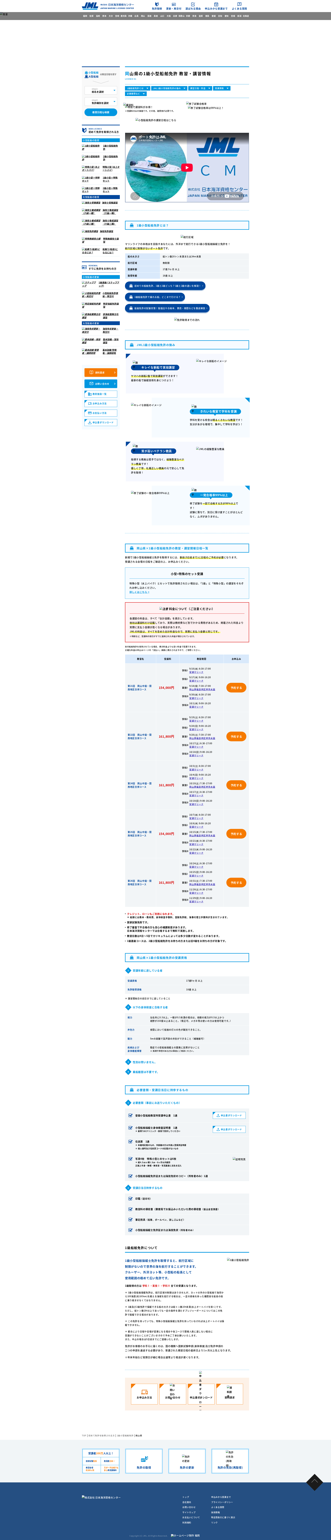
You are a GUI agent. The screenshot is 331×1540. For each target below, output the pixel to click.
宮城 (233, 15)
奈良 (194, 15)
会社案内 (186, 1502)
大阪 (169, 15)
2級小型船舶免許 (110, 158)
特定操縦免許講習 (111, 305)
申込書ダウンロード (231, 1115)
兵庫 (175, 15)
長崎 (98, 15)
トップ (185, 1497)
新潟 (239, 15)
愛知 (227, 15)
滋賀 (201, 15)
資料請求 (100, 372)
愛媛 (214, 15)
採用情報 (215, 1512)
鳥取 (149, 15)
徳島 (207, 15)
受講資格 (219, 88)
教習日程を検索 (100, 112)
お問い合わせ (102, 383)
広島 (136, 15)
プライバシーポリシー (222, 1502)
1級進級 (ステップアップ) (109, 284)
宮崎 (117, 15)
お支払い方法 (100, 412)
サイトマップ (188, 1512)
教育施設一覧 (100, 393)
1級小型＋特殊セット (110, 179)
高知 (220, 15)
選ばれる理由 (193, 8)
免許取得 (157, 8)
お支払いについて (191, 1517)
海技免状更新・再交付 (110, 330)
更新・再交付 (173, 8)
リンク (214, 1522)
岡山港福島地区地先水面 (202, 689)
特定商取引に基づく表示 (223, 1517)
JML (145, 1535)
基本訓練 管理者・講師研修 (110, 351)
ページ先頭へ (314, 1482)
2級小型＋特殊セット (110, 189)
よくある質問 (239, 8)
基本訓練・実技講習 (111, 341)
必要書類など (133, 93)
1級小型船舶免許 (110, 147)
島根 (156, 15)
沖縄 (130, 15)
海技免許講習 (106, 231)
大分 (111, 15)
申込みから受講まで (216, 8)
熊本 (104, 15)
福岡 (85, 15)
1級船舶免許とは (135, 88)
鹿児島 (124, 15)
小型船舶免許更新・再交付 (110, 294)
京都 (188, 15)
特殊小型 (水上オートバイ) (111, 168)
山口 (162, 15)
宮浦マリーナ (196, 672)
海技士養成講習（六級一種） (110, 211)
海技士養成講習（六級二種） (110, 222)
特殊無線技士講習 (111, 240)
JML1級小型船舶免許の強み (167, 88)
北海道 (246, 15)
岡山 (143, 15)
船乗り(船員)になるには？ (110, 250)
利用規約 (186, 1522)
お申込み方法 (100, 403)
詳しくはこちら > (139, 592)
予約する (236, 688)
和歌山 (182, 15)
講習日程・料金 (197, 88)
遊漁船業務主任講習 (111, 316)
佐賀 (91, 15)
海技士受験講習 (110, 202)
